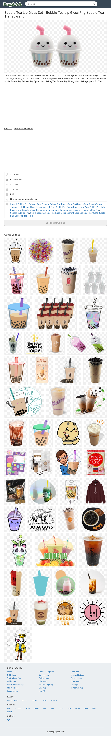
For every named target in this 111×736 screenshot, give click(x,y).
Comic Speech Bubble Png (42, 213)
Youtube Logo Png (46, 685)
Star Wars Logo (13, 688)
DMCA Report (12, 700)
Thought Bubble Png (50, 204)
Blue (52, 708)
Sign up (87, 12)
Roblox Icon (11, 681)
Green (36, 708)
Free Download (57, 222)
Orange (17, 708)
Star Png (42, 688)
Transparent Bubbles (70, 210)
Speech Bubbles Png (19, 213)
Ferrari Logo (11, 672)
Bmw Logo (75, 681)
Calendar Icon (76, 678)
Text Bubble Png (80, 204)
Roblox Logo (44, 678)
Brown (9, 712)
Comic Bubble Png (75, 207)
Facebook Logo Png (46, 672)
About (24, 700)
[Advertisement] (55, 104)
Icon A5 (42, 691)
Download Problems (23, 128)
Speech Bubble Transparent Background (40, 210)
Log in (74, 12)
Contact (34, 700)
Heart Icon (75, 672)
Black (94, 708)
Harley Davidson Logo (15, 685)
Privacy (54, 700)
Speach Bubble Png (24, 216)
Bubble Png (66, 204)
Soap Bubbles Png (83, 213)
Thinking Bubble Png (90, 210)
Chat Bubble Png (58, 207)
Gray (86, 708)
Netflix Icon (11, 675)
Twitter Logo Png (14, 678)
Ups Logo (74, 685)
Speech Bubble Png (19, 204)
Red (8, 708)
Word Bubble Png (92, 207)
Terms (44, 700)
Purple (61, 708)
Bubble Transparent (64, 213)
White (77, 708)
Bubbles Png (35, 204)
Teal (44, 708)
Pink (69, 708)
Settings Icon (44, 675)
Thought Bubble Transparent (36, 207)
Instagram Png (77, 688)
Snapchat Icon (12, 691)
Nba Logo (42, 681)
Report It (8, 128)
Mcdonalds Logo (77, 675)
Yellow (27, 708)
